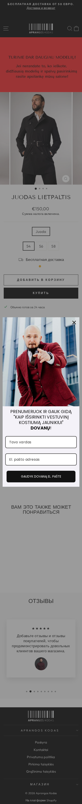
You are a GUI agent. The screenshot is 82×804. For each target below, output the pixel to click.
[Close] (74, 322)
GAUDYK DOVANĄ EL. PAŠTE (41, 476)
